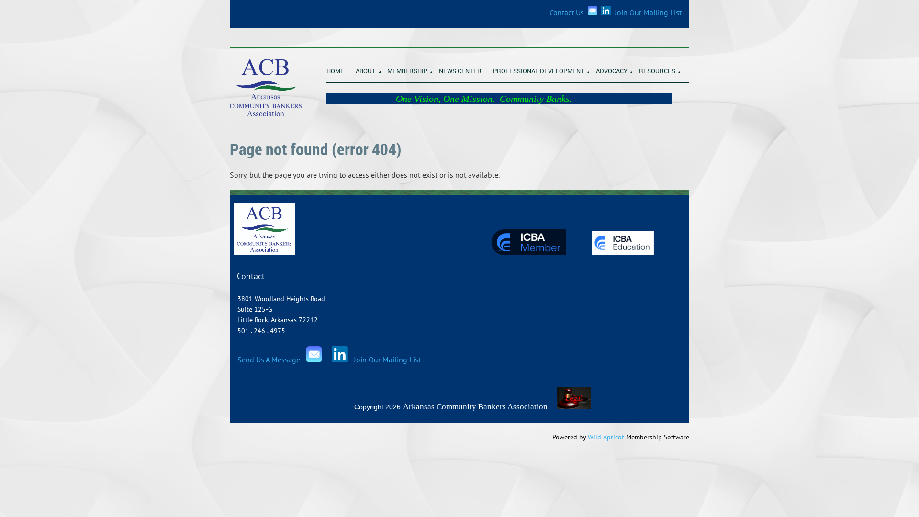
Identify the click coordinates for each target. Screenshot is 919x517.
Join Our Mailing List (648, 12)
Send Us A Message (268, 359)
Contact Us (566, 12)
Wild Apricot (606, 437)
